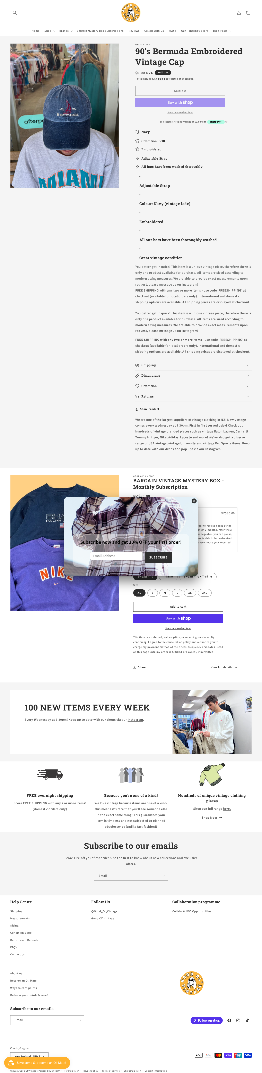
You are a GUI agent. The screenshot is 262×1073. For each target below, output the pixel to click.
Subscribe (158, 557)
